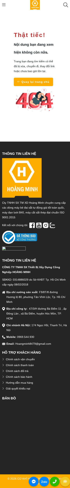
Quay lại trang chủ (34, 81)
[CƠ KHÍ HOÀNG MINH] (35, 4)
